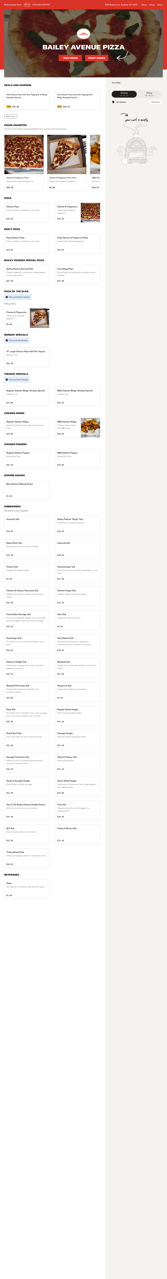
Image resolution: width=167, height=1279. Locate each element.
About (160, 4)
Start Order (96, 58)
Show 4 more (10, 116)
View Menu (70, 58)
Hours (152, 4)
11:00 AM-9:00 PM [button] (40, 4)
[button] (26, 212)
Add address (155, 102)
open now (26, 5)
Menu (144, 4)
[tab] (124, 94)
